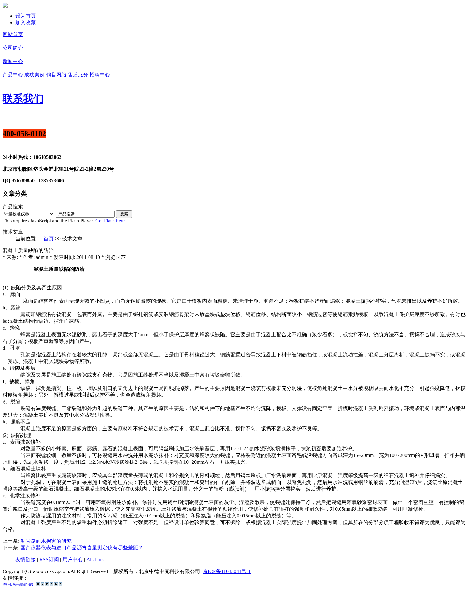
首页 (48, 238)
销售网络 (56, 74)
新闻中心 (13, 61)
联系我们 (23, 98)
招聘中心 (100, 74)
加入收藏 (25, 22)
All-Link (95, 559)
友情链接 (25, 559)
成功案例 (34, 74)
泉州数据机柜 (18, 583)
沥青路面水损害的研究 (46, 541)
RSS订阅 (49, 559)
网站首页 (13, 34)
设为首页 (25, 16)
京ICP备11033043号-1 (227, 571)
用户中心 (72, 559)
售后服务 (78, 74)
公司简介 (13, 47)
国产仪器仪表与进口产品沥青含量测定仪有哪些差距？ (81, 547)
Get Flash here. (110, 220)
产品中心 (13, 74)
